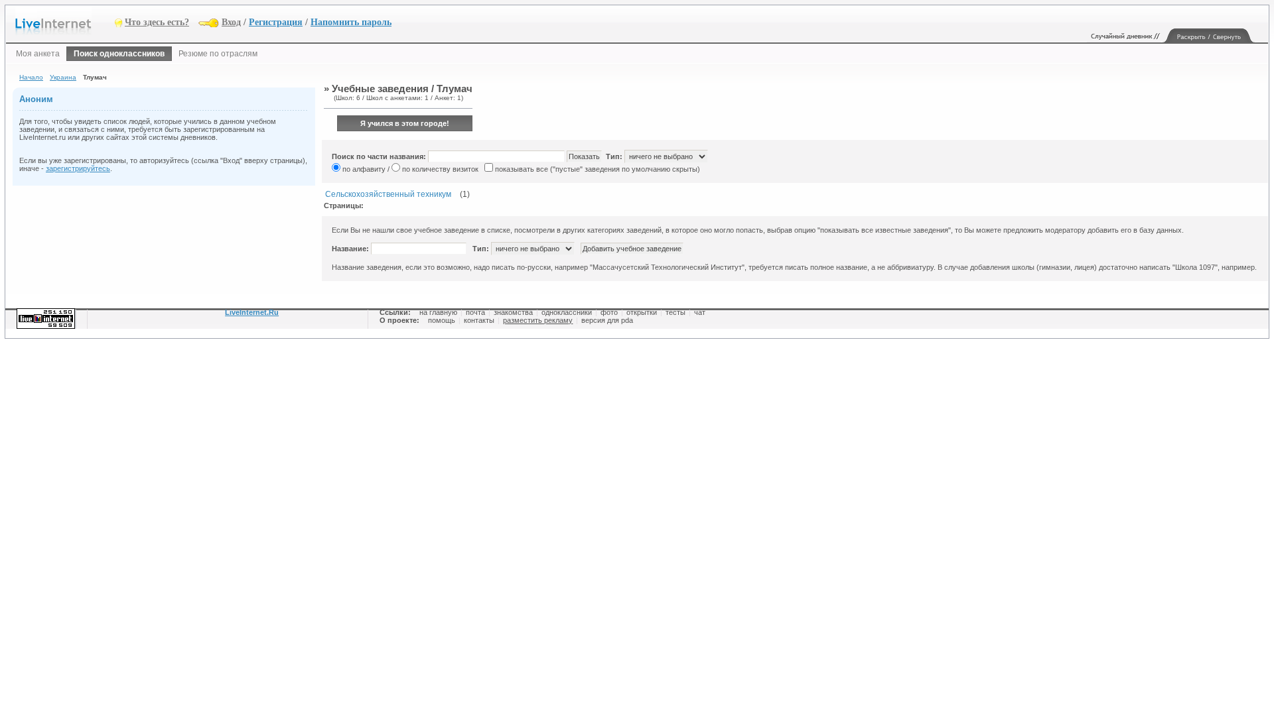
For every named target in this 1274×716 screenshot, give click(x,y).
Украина (63, 77)
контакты (479, 320)
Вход (231, 22)
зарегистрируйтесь (78, 168)
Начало (31, 77)
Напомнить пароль (351, 22)
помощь (441, 320)
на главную (438, 312)
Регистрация (276, 22)
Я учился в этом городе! (404, 123)
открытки (641, 312)
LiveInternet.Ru (252, 312)
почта (475, 312)
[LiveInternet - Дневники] (65, 21)
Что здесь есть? (157, 22)
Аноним (36, 99)
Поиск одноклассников (119, 53)
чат (699, 312)
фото (609, 312)
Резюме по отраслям (217, 53)
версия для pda (607, 320)
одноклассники (566, 312)
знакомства (513, 312)
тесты (675, 312)
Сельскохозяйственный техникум (388, 194)
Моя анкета (38, 53)
